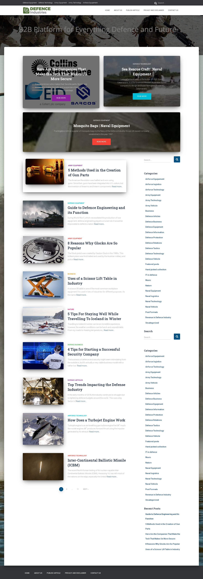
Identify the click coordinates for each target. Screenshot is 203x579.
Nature (71, 309)
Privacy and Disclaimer (154, 10)
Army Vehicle (151, 206)
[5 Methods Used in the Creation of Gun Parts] (45, 171)
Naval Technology (153, 301)
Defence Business (75, 345)
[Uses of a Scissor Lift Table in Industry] (43, 285)
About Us (118, 10)
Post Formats (151, 312)
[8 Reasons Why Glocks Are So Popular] (43, 249)
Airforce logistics (153, 184)
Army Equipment (60, 3)
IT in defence (151, 275)
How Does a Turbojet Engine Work (96, 420)
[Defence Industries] (37, 10)
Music (148, 280)
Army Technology (75, 3)
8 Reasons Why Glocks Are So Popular (162, 544)
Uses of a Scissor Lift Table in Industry (162, 549)
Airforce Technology (77, 416)
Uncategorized (152, 323)
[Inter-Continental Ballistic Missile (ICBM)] (43, 466)
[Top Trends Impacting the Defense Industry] (43, 391)
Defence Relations (153, 243)
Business (72, 274)
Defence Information (154, 232)
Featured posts (152, 264)
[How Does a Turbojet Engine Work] (43, 429)
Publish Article (132, 10)
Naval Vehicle (151, 307)
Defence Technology (46, 3)
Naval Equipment (61, 64)
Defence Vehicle (152, 259)
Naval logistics (152, 296)
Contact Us (173, 10)
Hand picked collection (155, 269)
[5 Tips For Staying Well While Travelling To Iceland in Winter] (43, 320)
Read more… (117, 186)
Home (107, 10)
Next (85, 489)
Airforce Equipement (90, 3)
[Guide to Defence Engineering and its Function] (43, 214)
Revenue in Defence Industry (158, 317)
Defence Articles (75, 380)
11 (78, 489)
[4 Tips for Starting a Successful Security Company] (43, 355)
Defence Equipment (30, 3)
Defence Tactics (152, 248)
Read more (61, 98)
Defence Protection (154, 237)
